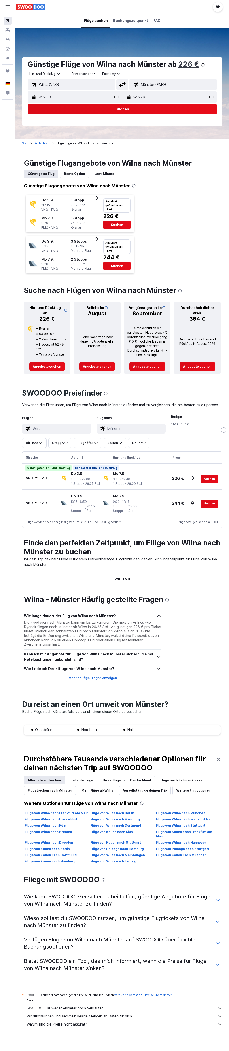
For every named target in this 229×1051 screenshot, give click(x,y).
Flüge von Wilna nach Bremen (48, 832)
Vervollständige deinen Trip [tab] (145, 790)
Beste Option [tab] (74, 174)
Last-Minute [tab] (104, 174)
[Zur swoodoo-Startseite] (30, 7)
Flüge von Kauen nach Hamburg (50, 861)
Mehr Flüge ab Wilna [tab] (97, 790)
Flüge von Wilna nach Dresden (49, 842)
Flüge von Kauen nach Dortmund (51, 855)
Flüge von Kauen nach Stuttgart (115, 842)
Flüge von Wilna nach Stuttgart (180, 825)
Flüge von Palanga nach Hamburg (117, 849)
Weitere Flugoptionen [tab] (193, 790)
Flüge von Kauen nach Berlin (47, 849)
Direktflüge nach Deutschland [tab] (127, 780)
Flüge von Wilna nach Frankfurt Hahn (185, 819)
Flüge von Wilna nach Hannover (181, 842)
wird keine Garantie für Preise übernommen (143, 995)
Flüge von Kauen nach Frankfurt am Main (184, 834)
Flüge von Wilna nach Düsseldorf (51, 819)
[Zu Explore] (7, 58)
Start (25, 143)
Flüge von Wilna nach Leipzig (113, 861)
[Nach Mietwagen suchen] (7, 39)
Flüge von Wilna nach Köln (45, 825)
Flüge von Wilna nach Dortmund (115, 825)
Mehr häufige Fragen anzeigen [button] (92, 678)
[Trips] (7, 70)
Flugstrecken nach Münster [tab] (50, 790)
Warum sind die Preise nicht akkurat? (57, 1024)
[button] (8, 7)
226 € (188, 64)
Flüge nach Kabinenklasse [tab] (181, 780)
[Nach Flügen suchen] (7, 20)
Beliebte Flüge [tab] (81, 780)
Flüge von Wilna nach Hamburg (115, 819)
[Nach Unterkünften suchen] (7, 29)
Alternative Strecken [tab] (44, 780)
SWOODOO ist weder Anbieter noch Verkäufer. (65, 1008)
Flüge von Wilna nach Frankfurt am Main (57, 813)
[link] (47, 366)
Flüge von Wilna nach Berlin (112, 813)
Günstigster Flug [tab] (41, 174)
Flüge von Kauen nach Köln (111, 832)
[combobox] (111, 74)
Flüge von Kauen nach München (181, 855)
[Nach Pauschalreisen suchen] (7, 48)
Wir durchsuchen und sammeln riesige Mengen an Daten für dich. (80, 1016)
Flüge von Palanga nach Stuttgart (182, 849)
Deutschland (42, 143)
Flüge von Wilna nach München (180, 813)
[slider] (223, 430)
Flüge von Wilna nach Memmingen (117, 855)
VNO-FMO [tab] (122, 579)
